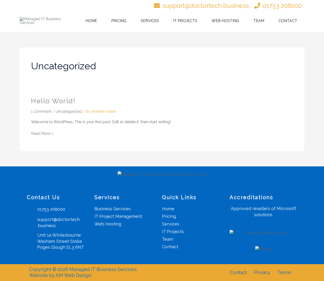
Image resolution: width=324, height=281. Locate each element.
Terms (284, 272)
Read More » (42, 133)
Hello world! (53, 101)
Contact (238, 272)
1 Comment (41, 111)
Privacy (262, 272)
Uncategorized (69, 111)
